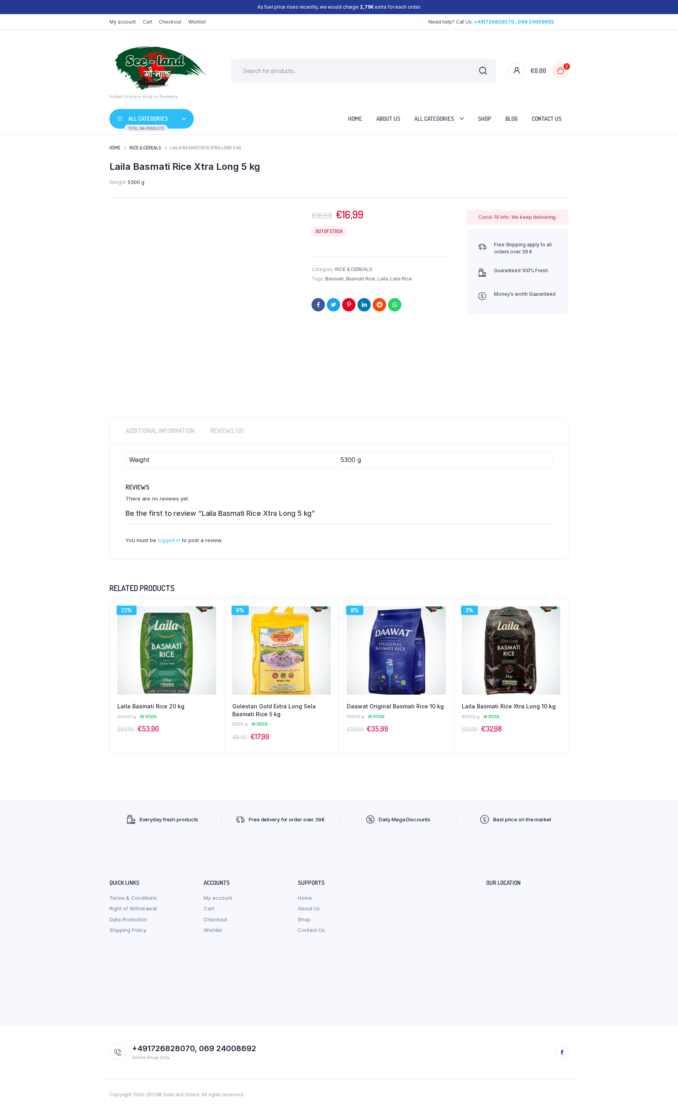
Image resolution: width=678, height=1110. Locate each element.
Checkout (170, 22)
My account (122, 22)
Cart (147, 22)
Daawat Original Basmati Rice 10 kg (395, 706)
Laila (382, 279)
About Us (388, 118)
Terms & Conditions (133, 898)
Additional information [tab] (160, 431)
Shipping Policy (127, 930)
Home (355, 118)
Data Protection (128, 919)
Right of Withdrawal (133, 908)
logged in (169, 540)
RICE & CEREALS (145, 148)
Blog (511, 118)
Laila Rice (401, 279)
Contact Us (546, 118)
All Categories (434, 118)
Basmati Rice (360, 279)
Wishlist (197, 22)
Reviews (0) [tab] (227, 431)
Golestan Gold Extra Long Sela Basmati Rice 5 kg (274, 710)
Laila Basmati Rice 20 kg (150, 706)
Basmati (334, 279)
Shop (484, 118)
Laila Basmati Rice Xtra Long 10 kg (509, 706)
